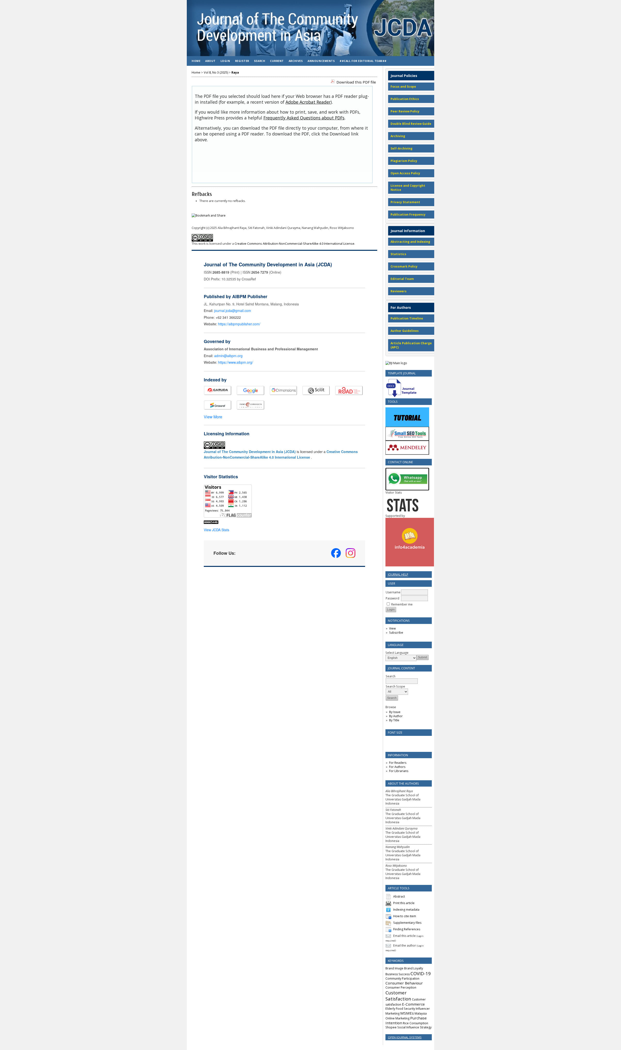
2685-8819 (220, 272)
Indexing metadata (406, 909)
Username (393, 592)
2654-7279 (259, 272)
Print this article (404, 903)
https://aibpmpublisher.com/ (239, 323)
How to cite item (404, 916)
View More (213, 417)
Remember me (402, 604)
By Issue (394, 712)
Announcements (321, 61)
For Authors (397, 767)
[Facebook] (336, 553)
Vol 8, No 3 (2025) (216, 72)
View (392, 628)
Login (225, 61)
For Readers (397, 763)
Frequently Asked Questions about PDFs (303, 118)
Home (196, 61)
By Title (394, 720)
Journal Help (398, 574)
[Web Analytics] (211, 523)
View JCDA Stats (216, 529)
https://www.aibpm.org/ (235, 362)
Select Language (397, 653)
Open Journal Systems (405, 1037)
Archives (296, 61)
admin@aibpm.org (228, 355)
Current (277, 61)
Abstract (399, 896)
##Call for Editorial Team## (363, 61)
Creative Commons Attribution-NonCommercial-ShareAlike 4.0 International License (294, 244)
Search (259, 61)
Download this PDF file (356, 82)
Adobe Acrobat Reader (308, 102)
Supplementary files (407, 923)
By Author (396, 716)
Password (392, 598)
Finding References (406, 929)
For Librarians (398, 771)
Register (242, 61)
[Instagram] (350, 553)
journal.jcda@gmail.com (232, 310)
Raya (235, 72)
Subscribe (396, 632)
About (210, 61)
